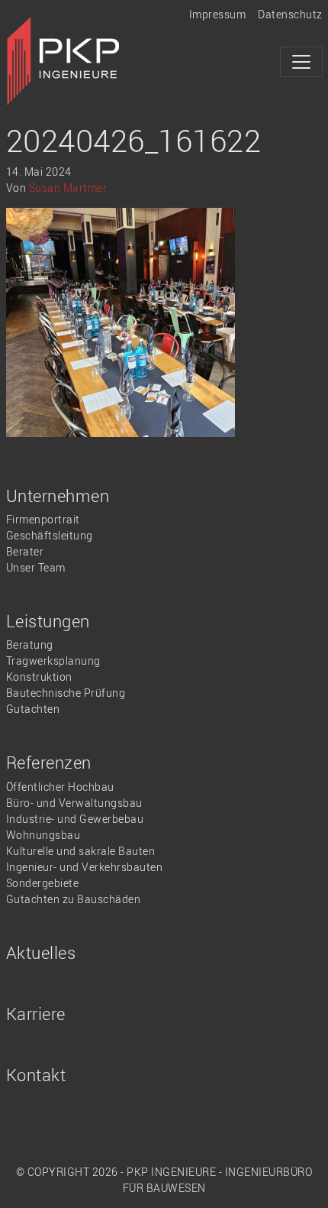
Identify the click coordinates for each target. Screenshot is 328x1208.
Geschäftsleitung (49, 535)
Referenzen (49, 762)
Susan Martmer (68, 187)
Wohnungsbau (43, 834)
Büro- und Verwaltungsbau (74, 802)
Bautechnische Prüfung (66, 692)
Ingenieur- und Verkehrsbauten (84, 867)
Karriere (36, 1013)
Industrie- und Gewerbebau (75, 818)
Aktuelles (41, 952)
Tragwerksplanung (53, 660)
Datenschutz (290, 14)
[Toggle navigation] (301, 62)
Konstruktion (39, 676)
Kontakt (36, 1075)
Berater (25, 551)
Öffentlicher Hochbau (60, 786)
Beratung (29, 644)
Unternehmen (58, 495)
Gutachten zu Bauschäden (73, 899)
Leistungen (48, 621)
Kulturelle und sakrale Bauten (81, 851)
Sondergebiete (42, 883)
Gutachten (33, 708)
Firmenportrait (43, 519)
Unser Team (36, 567)
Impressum (217, 14)
